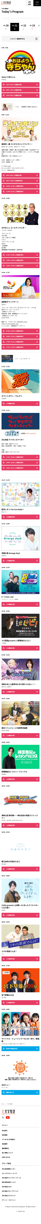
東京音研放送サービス (9, 1182)
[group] (6, 27)
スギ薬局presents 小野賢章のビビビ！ (17, 640)
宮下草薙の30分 (8, 995)
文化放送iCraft (6, 1187)
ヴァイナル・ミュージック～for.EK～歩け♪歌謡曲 (20, 1039)
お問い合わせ (6, 1157)
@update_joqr (22, 322)
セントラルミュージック (9, 1173)
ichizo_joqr (7, 166)
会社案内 (4, 1130)
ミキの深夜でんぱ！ (9, 951)
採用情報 (4, 1135)
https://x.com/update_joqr (10, 324)
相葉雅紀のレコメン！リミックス (14, 771)
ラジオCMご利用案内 (8, 1139)
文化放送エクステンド (9, 1195)
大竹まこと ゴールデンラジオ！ (14, 227)
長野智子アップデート (10, 301)
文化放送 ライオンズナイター (13, 439)
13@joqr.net (11, 170)
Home (3, 1104)
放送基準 (4, 1144)
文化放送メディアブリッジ (10, 1191)
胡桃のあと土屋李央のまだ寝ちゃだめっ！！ (19, 684)
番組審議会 (5, 1148)
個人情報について (7, 1153)
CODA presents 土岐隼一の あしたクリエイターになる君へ (20, 906)
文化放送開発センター (9, 1169)
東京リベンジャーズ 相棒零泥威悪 (14, 728)
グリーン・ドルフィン (9, 1200)
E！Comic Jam (8, 596)
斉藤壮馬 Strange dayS (11, 553)
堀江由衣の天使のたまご (11, 861)
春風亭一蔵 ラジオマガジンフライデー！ (17, 144)
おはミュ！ (6, 1085)
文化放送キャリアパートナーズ (11, 1178)
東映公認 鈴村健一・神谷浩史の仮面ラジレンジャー (20, 816)
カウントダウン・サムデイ (12, 396)
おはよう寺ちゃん (8, 77)
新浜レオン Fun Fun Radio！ (13, 509)
